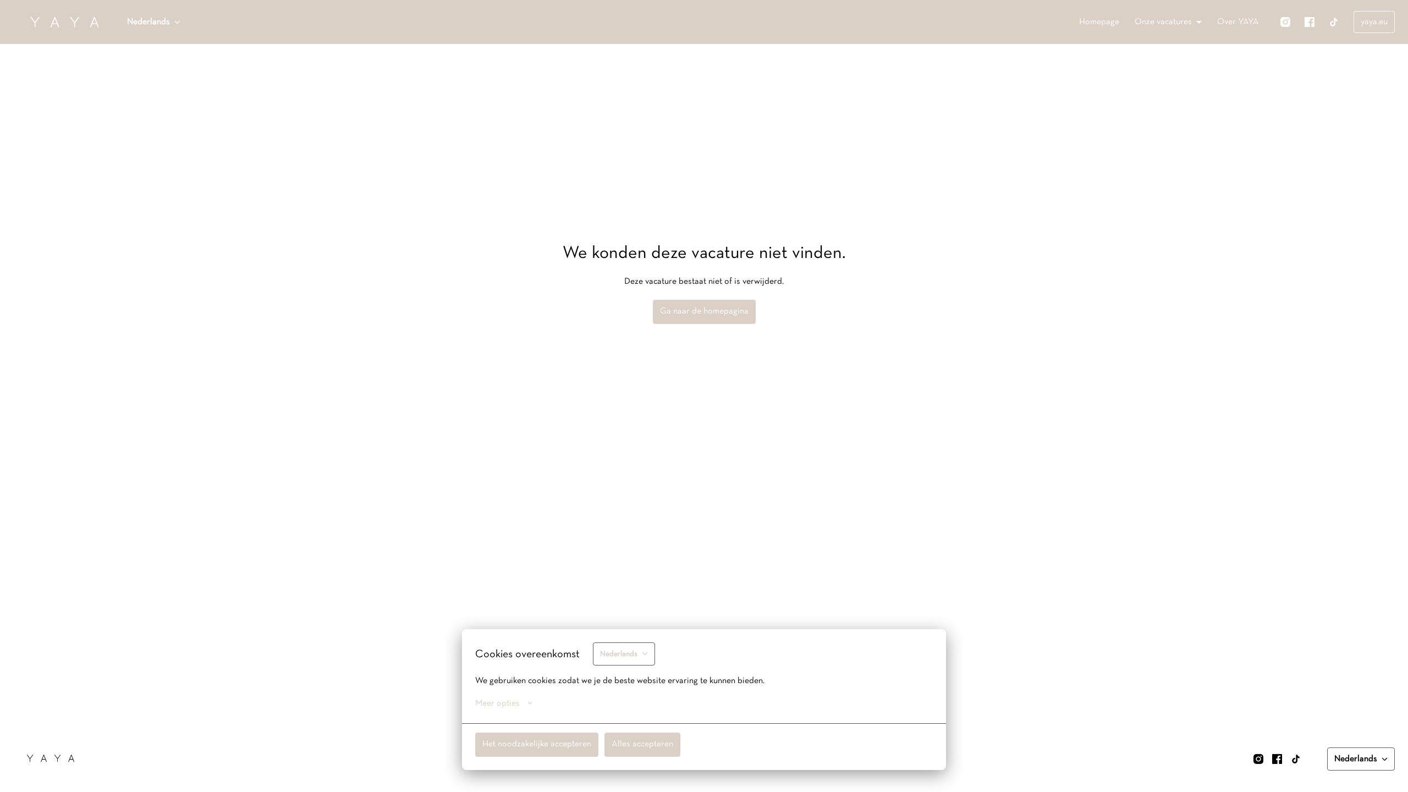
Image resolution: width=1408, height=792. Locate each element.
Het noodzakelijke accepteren (536, 744)
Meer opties (497, 703)
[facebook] (1310, 22)
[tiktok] (1334, 22)
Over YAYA (1238, 22)
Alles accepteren (642, 744)
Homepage (1099, 22)
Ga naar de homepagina (704, 311)
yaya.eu (1374, 22)
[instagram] (1285, 22)
